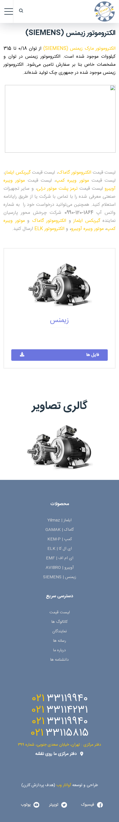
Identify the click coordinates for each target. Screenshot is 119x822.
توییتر (53, 804)
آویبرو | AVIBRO (60, 567)
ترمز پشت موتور (57, 189)
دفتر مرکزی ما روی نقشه (56, 754)
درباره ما (59, 650)
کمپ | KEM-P (59, 539)
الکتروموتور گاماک (74, 173)
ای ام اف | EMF (59, 558)
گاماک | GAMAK (59, 529)
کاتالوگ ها (59, 622)
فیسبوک (87, 804)
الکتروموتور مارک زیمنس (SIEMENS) (79, 49)
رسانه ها (59, 640)
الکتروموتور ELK (49, 229)
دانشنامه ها (59, 659)
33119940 (67, 698)
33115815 (67, 733)
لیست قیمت (59, 612)
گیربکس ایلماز (18, 173)
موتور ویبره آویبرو (87, 229)
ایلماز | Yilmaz (59, 520)
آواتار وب (63, 785)
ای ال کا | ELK (59, 548)
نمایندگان (59, 631)
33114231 (67, 710)
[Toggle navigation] (8, 11)
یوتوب (26, 804)
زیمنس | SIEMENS (59, 577)
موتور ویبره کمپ (72, 181)
